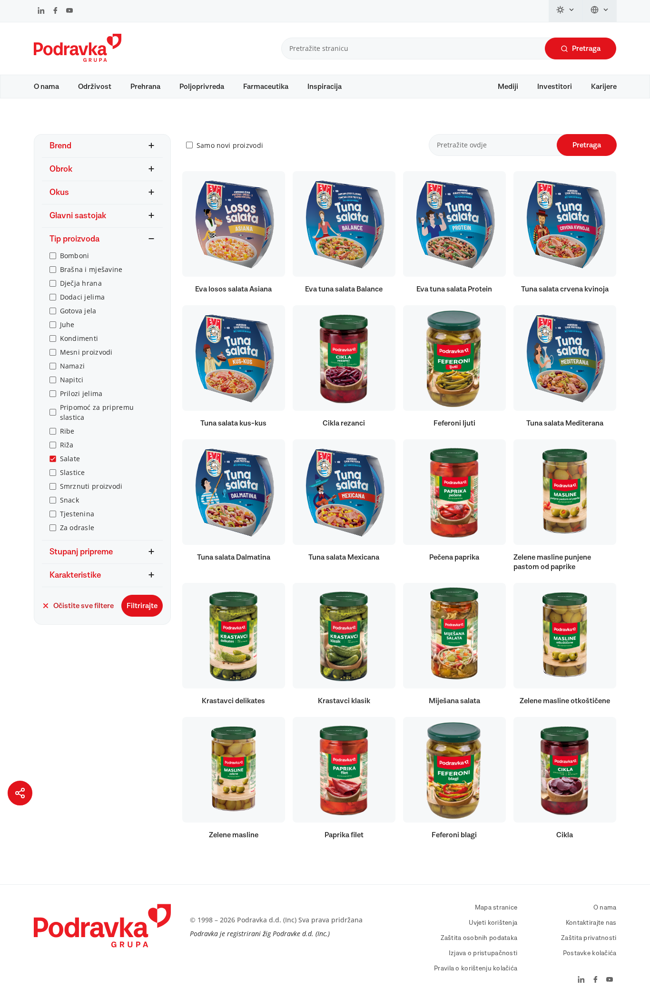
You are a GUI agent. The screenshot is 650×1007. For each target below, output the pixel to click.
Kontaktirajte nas (591, 923)
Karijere (604, 86)
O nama (46, 86)
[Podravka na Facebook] (55, 11)
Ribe (67, 431)
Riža (67, 444)
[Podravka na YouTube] (69, 11)
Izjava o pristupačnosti (483, 953)
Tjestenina (77, 513)
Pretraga (586, 48)
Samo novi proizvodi (230, 145)
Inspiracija (324, 86)
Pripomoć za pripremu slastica (97, 412)
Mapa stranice (496, 907)
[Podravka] (77, 59)
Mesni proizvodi (86, 352)
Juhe (67, 324)
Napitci (72, 379)
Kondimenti (79, 338)
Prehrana (145, 86)
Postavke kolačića (590, 953)
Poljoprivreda (201, 86)
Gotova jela (78, 310)
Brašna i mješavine (91, 269)
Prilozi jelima (81, 393)
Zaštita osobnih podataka (479, 938)
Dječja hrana (81, 283)
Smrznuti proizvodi (91, 486)
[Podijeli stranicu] (20, 793)
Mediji (508, 86)
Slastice (72, 472)
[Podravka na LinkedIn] (41, 11)
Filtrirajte (142, 606)
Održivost (94, 86)
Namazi (72, 365)
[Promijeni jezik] (600, 11)
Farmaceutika (265, 86)
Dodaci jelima (82, 296)
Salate (70, 458)
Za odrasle (77, 527)
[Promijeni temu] (566, 11)
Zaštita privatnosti (588, 938)
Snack (69, 499)
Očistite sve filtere (83, 606)
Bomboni (74, 255)
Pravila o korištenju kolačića (475, 968)
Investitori (554, 86)
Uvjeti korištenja (493, 923)
